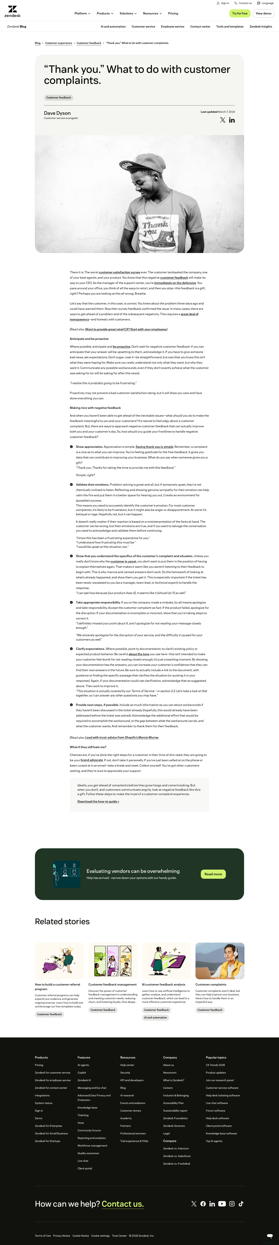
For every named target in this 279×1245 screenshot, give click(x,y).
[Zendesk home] (14, 11)
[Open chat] (270, 1236)
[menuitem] (265, 3)
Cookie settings (100, 1235)
